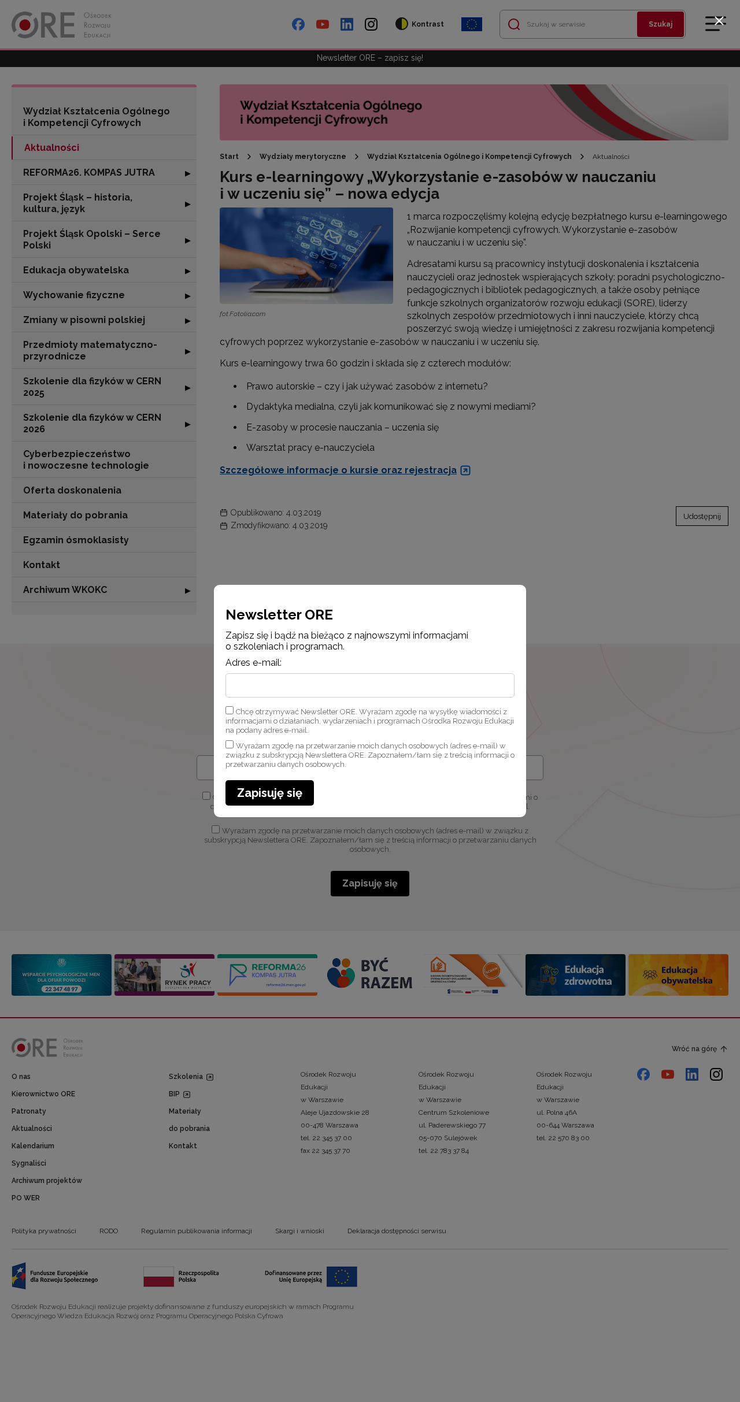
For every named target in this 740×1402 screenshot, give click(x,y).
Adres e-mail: (253, 662)
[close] (719, 21)
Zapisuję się (269, 793)
